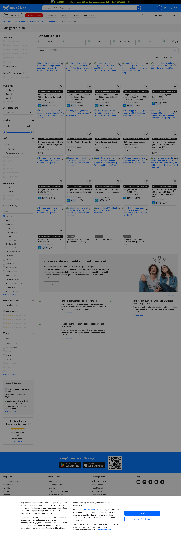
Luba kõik (142, 513)
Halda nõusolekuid (142, 519)
